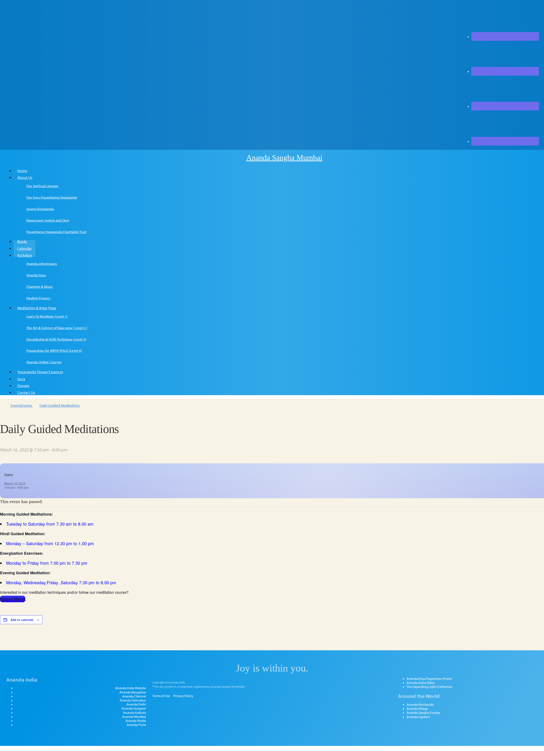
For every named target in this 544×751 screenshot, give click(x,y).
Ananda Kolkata (134, 713)
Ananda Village (417, 709)
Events (16, 405)
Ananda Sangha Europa (423, 713)
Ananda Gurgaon (134, 708)
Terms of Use (161, 696)
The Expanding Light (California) (429, 687)
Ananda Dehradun (133, 700)
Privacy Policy (183, 696)
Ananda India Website (130, 688)
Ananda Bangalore (132, 692)
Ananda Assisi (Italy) (421, 683)
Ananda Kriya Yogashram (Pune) (429, 679)
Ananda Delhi (136, 704)
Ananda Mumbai (134, 717)
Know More (12, 599)
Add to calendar (22, 620)
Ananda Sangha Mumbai (284, 157)
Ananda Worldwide (420, 705)
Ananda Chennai (134, 696)
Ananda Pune (136, 725)
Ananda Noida (135, 721)
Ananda (238, 157)
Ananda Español (418, 717)
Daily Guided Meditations (60, 405)
